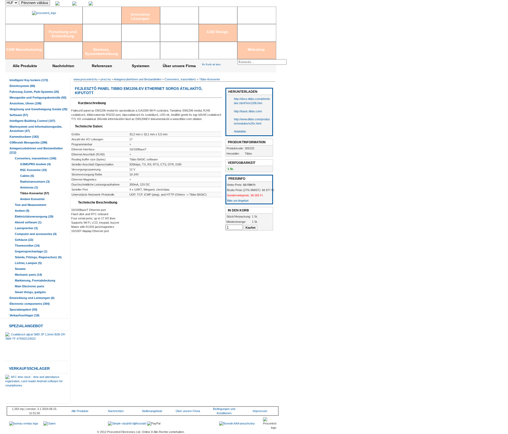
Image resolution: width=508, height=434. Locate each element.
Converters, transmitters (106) (35, 158)
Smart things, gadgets (30, 292)
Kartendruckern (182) (24, 136)
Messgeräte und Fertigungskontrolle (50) (38, 97)
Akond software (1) (28, 222)
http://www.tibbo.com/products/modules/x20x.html (252, 121)
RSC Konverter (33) (33, 170)
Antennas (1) (29, 187)
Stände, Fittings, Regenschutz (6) (38, 257)
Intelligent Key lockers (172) (29, 80)
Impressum (260, 411)
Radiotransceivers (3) (35, 181)
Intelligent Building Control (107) (32, 120)
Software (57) (19, 115)
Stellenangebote (152, 411)
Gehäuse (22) (24, 239)
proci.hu (106, 79)
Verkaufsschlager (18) (24, 315)
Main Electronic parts (29, 286)
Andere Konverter (32, 199)
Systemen (140, 66)
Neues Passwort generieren (258, 3)
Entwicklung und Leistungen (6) (32, 297)
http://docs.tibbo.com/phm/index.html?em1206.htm (252, 101)
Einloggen (214, 3)
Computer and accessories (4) (36, 234)
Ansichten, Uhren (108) (26, 103)
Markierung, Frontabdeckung (35, 280)
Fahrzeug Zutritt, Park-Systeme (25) (34, 91)
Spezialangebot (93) (23, 309)
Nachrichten (63, 66)
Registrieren (230, 3)
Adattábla (240, 131)
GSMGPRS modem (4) (35, 164)
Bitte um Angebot (237, 200)
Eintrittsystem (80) (22, 85)
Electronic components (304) (30, 303)
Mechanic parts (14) (28, 274)
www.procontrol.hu (85, 79)
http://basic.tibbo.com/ (248, 111)
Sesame (20, 268)
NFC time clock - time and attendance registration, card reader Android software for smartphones (34, 381)
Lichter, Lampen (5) (28, 263)
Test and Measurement (30, 204)
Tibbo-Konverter (209, 79)
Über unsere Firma (179, 66)
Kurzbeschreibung (91, 103)
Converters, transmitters (180, 79)
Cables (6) (27, 175)
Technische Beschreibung (97, 202)
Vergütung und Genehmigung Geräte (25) (38, 109)
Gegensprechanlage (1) (31, 251)
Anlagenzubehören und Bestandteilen (137, 79)
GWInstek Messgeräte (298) (28, 142)
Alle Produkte (25, 66)
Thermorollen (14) (27, 245)
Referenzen (102, 66)
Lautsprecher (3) (26, 228)
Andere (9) (22, 210)
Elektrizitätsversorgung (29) (34, 216)
